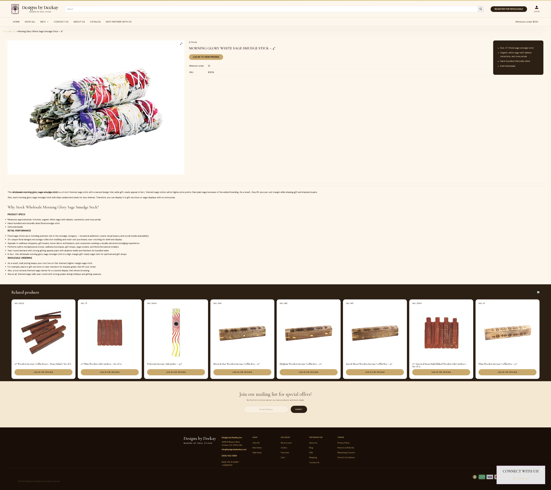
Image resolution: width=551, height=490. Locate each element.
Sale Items (257, 452)
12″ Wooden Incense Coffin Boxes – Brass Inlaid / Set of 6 (42, 363)
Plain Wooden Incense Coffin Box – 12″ (498, 363)
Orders (284, 448)
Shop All (30, 21)
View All (256, 443)
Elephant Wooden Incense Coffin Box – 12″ (301, 363)
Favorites (285, 452)
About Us (79, 21)
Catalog (95, 21)
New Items (257, 448)
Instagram (523, 478)
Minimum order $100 (527, 21)
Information (316, 437)
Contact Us (61, 21)
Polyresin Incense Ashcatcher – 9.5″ (164, 363)
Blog (311, 448)
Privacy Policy (343, 443)
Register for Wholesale (509, 9)
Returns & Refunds (345, 448)
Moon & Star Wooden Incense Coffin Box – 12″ (236, 363)
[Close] (542, 469)
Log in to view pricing (206, 57)
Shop (13, 31)
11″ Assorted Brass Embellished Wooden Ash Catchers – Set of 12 (439, 365)
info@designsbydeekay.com (234, 449)
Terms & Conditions (346, 457)
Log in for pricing (43, 372)
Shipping (313, 457)
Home (16, 21)
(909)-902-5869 (229, 456)
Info (43, 21)
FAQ (311, 452)
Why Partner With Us (119, 21)
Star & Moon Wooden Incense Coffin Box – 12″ (369, 363)
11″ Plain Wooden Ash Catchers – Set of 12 (101, 363)
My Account (286, 443)
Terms (340, 437)
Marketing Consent (346, 452)
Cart (283, 457)
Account (285, 437)
